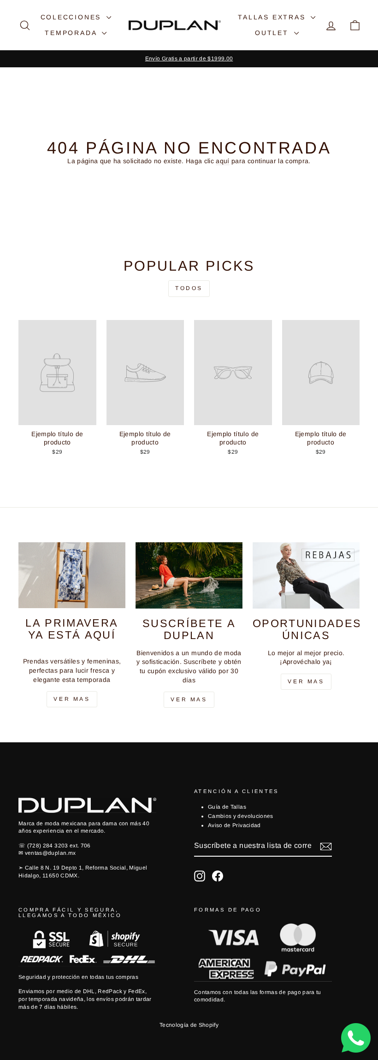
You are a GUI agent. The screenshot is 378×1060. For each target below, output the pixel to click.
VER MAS (189, 699)
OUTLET (273, 32)
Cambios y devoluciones (240, 816)
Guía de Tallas (227, 807)
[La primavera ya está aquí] (71, 575)
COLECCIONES (73, 17)
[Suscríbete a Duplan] (189, 575)
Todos (189, 288)
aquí (222, 161)
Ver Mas (71, 699)
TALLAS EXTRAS (273, 17)
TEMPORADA (72, 32)
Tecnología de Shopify (189, 1025)
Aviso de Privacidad (234, 825)
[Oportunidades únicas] (306, 575)
